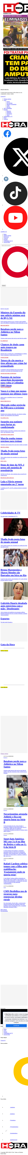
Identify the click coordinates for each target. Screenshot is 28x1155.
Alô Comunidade (8, 108)
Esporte (5, 1032)
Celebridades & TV (8, 241)
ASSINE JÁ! (4, 231)
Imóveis (8, 107)
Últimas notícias (7, 99)
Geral (5, 100)
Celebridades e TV (8, 116)
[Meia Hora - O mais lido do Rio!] (14, 128)
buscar (3, 285)
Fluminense (9, 113)
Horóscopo (6, 237)
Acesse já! (3, 96)
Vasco (8, 115)
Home (5, 117)
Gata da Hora (7, 242)
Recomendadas (4, 911)
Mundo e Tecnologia (11, 104)
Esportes (6, 109)
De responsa (9, 103)
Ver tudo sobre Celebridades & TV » (9, 516)
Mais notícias (4, 909)
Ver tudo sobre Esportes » (7, 622)
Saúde (8, 105)
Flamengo (9, 112)
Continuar (16, 1025)
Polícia (8, 101)
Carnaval (6, 119)
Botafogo (9, 111)
